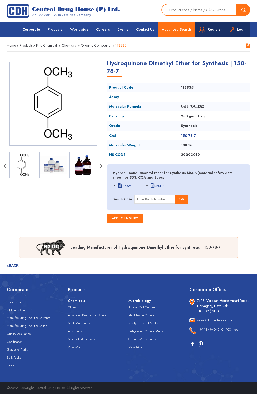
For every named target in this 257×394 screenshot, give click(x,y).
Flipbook (12, 365)
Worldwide (79, 29)
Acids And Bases (79, 323)
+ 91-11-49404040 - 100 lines (217, 329)
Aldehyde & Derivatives (83, 339)
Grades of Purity (17, 349)
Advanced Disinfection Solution (88, 315)
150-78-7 (188, 135)
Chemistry (69, 45)
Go (181, 199)
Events (122, 29)
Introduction (14, 302)
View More (75, 347)
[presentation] (6, 166)
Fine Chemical (46, 45)
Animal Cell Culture (141, 307)
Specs (126, 185)
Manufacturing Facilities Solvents (28, 317)
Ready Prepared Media (143, 323)
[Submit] (243, 10)
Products (55, 29)
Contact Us (145, 29)
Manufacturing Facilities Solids (27, 325)
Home (11, 45)
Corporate (31, 29)
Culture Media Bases (142, 339)
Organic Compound (96, 45)
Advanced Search (176, 29)
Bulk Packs (14, 357)
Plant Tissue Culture (141, 315)
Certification (15, 341)
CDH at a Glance (18, 310)
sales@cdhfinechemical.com (215, 320)
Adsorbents (75, 331)
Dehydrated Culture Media (146, 331)
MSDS (159, 185)
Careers (103, 29)
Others (72, 307)
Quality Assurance (19, 333)
